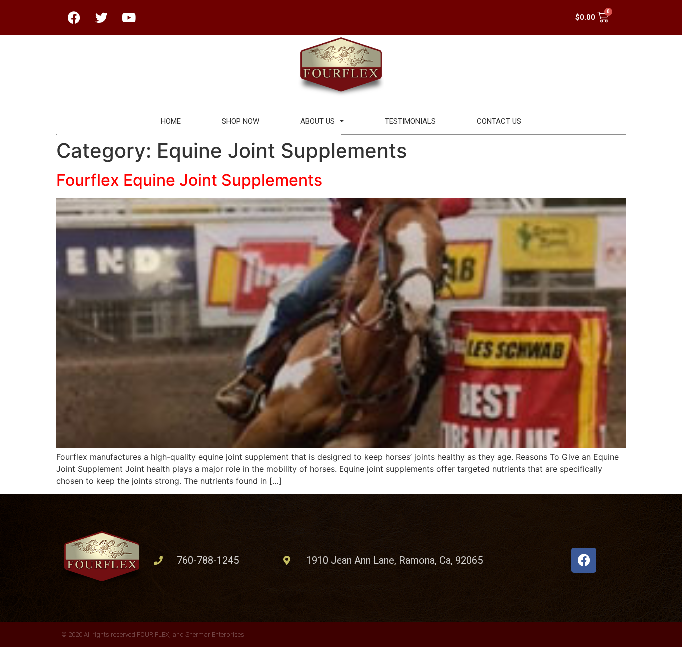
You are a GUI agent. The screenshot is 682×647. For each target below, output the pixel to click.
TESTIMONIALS (410, 121)
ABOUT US (317, 121)
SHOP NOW (240, 121)
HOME (171, 121)
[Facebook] (583, 560)
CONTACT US (499, 121)
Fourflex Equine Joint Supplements (189, 180)
